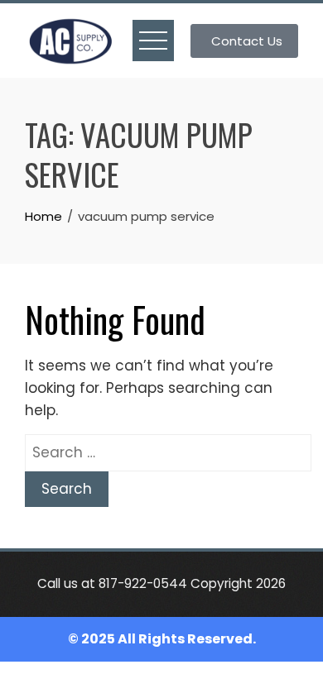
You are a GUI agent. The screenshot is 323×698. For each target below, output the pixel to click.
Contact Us (246, 41)
